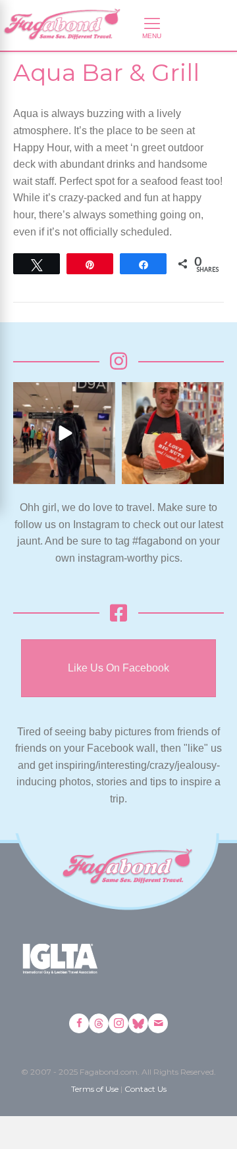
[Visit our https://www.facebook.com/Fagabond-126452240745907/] (79, 1023)
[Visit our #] (158, 1023)
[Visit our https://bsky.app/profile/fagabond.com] (138, 1023)
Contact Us (145, 1089)
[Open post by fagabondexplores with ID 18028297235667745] (64, 433)
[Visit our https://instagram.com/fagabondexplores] (118, 1023)
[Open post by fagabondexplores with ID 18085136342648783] (173, 433)
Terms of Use (94, 1089)
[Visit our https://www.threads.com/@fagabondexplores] (99, 1023)
